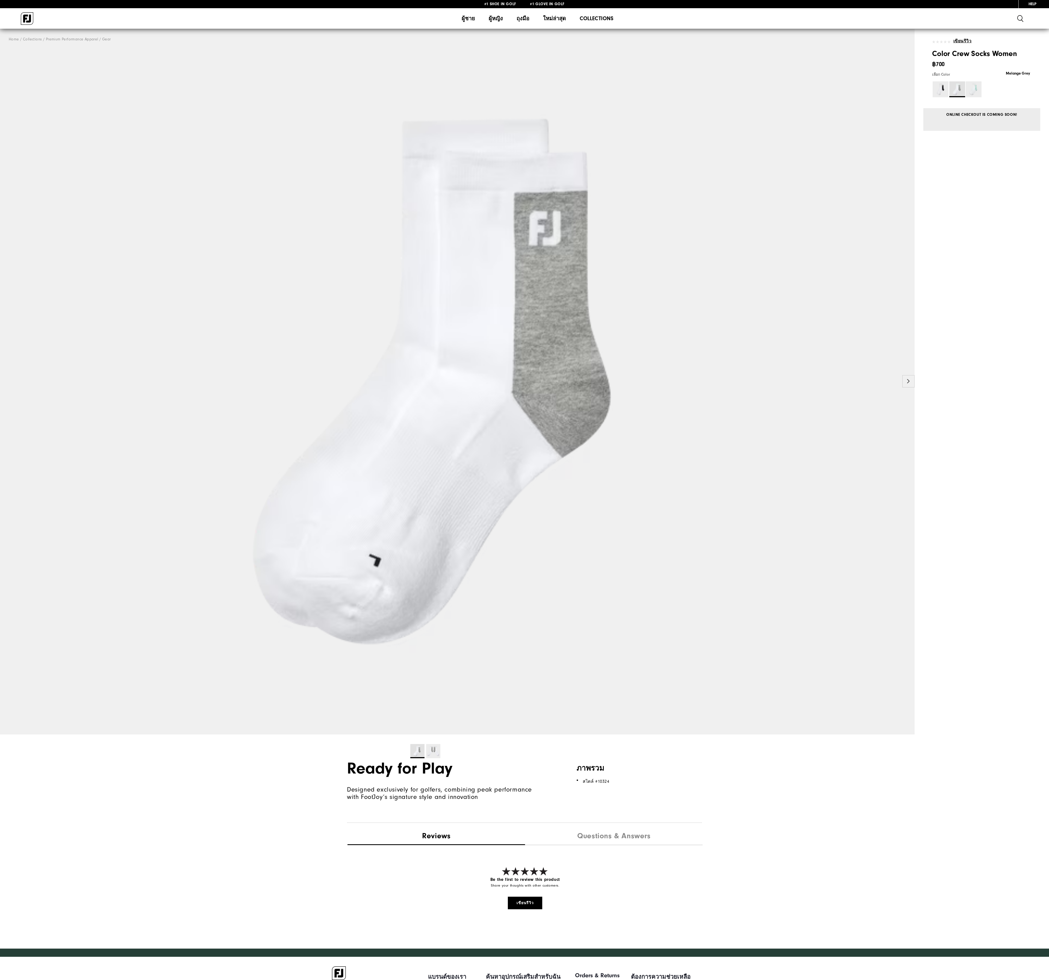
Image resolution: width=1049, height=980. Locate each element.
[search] (1020, 18)
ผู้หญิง (496, 18)
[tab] (436, 836)
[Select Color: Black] (940, 89)
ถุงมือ (523, 18)
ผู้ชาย (468, 18)
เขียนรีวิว (962, 41)
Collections (596, 18)
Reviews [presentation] (436, 835)
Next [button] (908, 381)
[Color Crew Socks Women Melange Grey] (457, 381)
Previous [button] (6, 381)
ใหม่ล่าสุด (554, 18)
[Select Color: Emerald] (974, 89)
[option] (457, 381)
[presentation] (614, 837)
